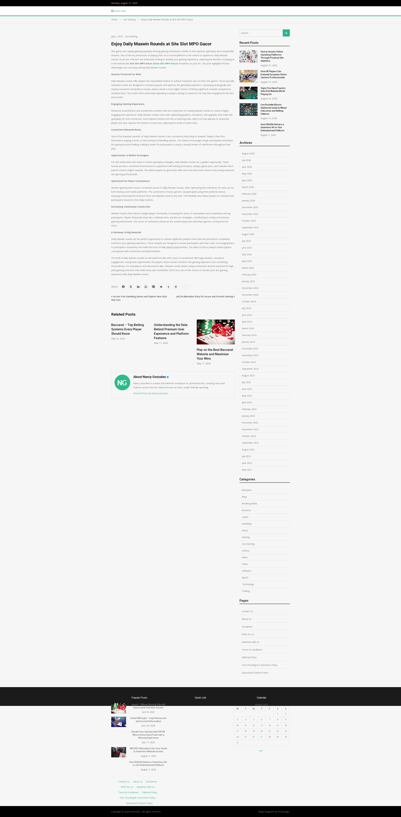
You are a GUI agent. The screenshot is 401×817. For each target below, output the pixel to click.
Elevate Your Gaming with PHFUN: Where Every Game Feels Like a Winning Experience (148, 734)
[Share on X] (131, 287)
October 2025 (249, 220)
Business (246, 510)
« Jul (260, 750)
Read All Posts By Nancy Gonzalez (150, 393)
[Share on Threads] (176, 287)
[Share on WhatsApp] (146, 287)
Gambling (246, 523)
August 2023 (248, 375)
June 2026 (247, 166)
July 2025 (246, 240)
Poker (245, 564)
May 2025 (247, 254)
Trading (246, 590)
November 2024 (250, 294)
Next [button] (233, 343)
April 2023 (247, 402)
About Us (246, 618)
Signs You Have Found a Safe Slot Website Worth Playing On (273, 91)
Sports (245, 577)
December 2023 (250, 348)
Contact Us (247, 611)
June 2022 (247, 462)
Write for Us (248, 634)
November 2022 (250, 429)
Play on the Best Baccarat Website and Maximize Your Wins (215, 354)
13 (261, 725)
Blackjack (246, 490)
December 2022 (250, 422)
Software (246, 570)
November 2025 (250, 214)
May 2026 (247, 173)
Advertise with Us (250, 641)
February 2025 (249, 274)
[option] (130, 330)
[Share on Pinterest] (153, 287)
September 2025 (250, 227)
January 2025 (248, 281)
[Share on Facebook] (123, 287)
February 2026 (249, 193)
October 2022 (249, 436)
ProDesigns (284, 811)
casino (245, 516)
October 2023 (249, 362)
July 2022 (246, 456)
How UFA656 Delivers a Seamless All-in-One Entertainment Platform (272, 127)
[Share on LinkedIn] (138, 287)
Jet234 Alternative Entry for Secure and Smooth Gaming (204, 296)
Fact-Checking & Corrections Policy (259, 664)
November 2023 (250, 355)
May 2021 (247, 469)
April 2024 (247, 321)
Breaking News (249, 503)
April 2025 (247, 261)
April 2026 (247, 180)
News (245, 557)
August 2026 (248, 153)
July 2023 (246, 382)
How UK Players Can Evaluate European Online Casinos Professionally (274, 74)
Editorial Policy (249, 657)
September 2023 (250, 368)
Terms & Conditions (252, 649)
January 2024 (248, 341)
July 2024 (246, 308)
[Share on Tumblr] (168, 287)
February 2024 (249, 335)
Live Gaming (131, 36)
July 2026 (246, 160)
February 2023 (249, 409)
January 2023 (248, 415)
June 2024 (247, 314)
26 (254, 737)
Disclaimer (247, 626)
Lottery (245, 550)
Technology (248, 584)
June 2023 (247, 388)
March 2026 (248, 187)
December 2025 (250, 207)
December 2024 (250, 288)
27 (261, 737)
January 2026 (248, 200)
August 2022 (248, 449)
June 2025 (247, 247)
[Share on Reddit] (161, 287)
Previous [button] (113, 343)
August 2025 (248, 234)
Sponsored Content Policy (255, 672)
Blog (244, 496)
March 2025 (248, 267)
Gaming (246, 537)
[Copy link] (185, 287)
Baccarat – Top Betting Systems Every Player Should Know (127, 329)
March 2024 (248, 328)
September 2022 (250, 442)
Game (245, 530)
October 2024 (249, 301)
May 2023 (247, 395)
